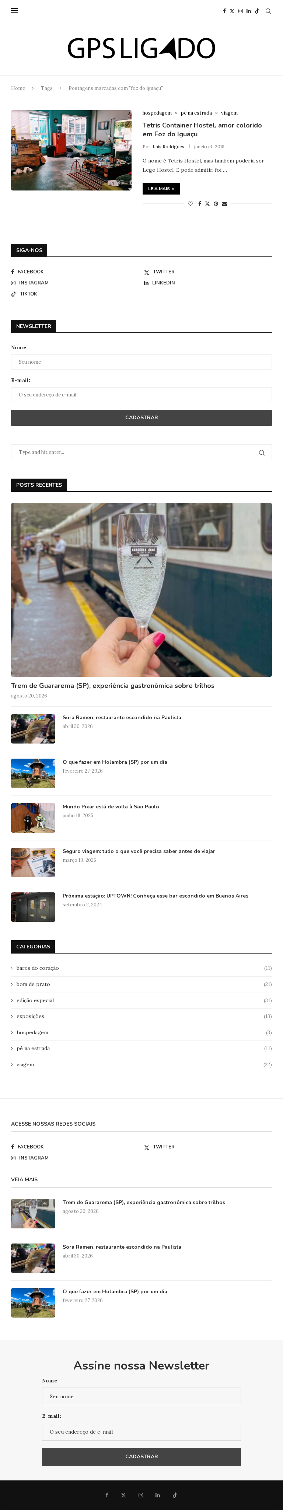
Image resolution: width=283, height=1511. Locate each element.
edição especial (144, 1000)
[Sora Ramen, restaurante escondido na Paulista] (33, 729)
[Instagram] (240, 11)
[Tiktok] (257, 11)
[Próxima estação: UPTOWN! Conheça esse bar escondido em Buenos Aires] (33, 907)
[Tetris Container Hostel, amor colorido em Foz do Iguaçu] (71, 150)
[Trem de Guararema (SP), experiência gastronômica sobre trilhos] (141, 590)
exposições (144, 1016)
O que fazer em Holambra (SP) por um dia (115, 762)
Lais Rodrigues (168, 146)
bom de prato (144, 984)
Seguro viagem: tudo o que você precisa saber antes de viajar (139, 851)
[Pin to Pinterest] (216, 203)
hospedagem (144, 1032)
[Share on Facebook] (199, 203)
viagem (144, 1064)
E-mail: (20, 380)
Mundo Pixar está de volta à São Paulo (111, 806)
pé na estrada (144, 1048)
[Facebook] (224, 11)
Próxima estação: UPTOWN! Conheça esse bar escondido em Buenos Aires (155, 895)
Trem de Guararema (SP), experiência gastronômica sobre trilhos (112, 685)
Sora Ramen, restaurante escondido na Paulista (122, 717)
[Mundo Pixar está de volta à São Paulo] (33, 818)
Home (18, 88)
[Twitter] (232, 11)
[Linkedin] (249, 11)
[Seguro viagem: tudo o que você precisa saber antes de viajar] (33, 862)
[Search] (268, 11)
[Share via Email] (224, 203)
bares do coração (144, 968)
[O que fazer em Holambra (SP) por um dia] (33, 773)
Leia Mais (159, 189)
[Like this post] (190, 203)
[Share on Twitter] (207, 203)
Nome (18, 347)
